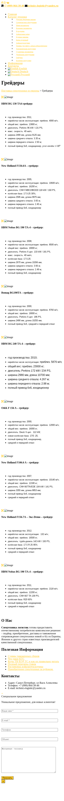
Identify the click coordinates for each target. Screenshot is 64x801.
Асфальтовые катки (23, 34)
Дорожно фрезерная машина (26, 19)
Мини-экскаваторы (22, 25)
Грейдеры (19, 57)
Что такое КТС (16, 658)
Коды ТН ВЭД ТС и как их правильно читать (33, 661)
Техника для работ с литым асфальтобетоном (31, 46)
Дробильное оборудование (25, 54)
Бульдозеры (20, 31)
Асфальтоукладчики (23, 43)
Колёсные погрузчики (23, 60)
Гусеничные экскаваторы (24, 52)
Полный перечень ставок (22, 664)
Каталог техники (17, 16)
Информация (15, 63)
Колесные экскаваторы (24, 28)
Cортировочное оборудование (26, 22)
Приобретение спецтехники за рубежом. (30, 669)
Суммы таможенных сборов (23, 656)
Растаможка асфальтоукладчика (25, 666)
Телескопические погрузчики (26, 49)
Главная (12, 14)
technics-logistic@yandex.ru (42, 5)
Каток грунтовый (22, 40)
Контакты (13, 65)
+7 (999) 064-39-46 (14, 5)
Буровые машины (22, 37)
